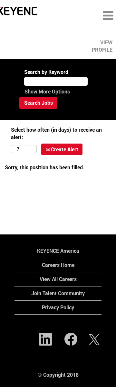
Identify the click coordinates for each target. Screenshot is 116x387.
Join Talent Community (58, 293)
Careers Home (58, 264)
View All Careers (58, 279)
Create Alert (64, 149)
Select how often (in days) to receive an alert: (56, 133)
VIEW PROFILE (102, 46)
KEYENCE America (58, 250)
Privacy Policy (58, 307)
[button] (96, 15)
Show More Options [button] (47, 91)
